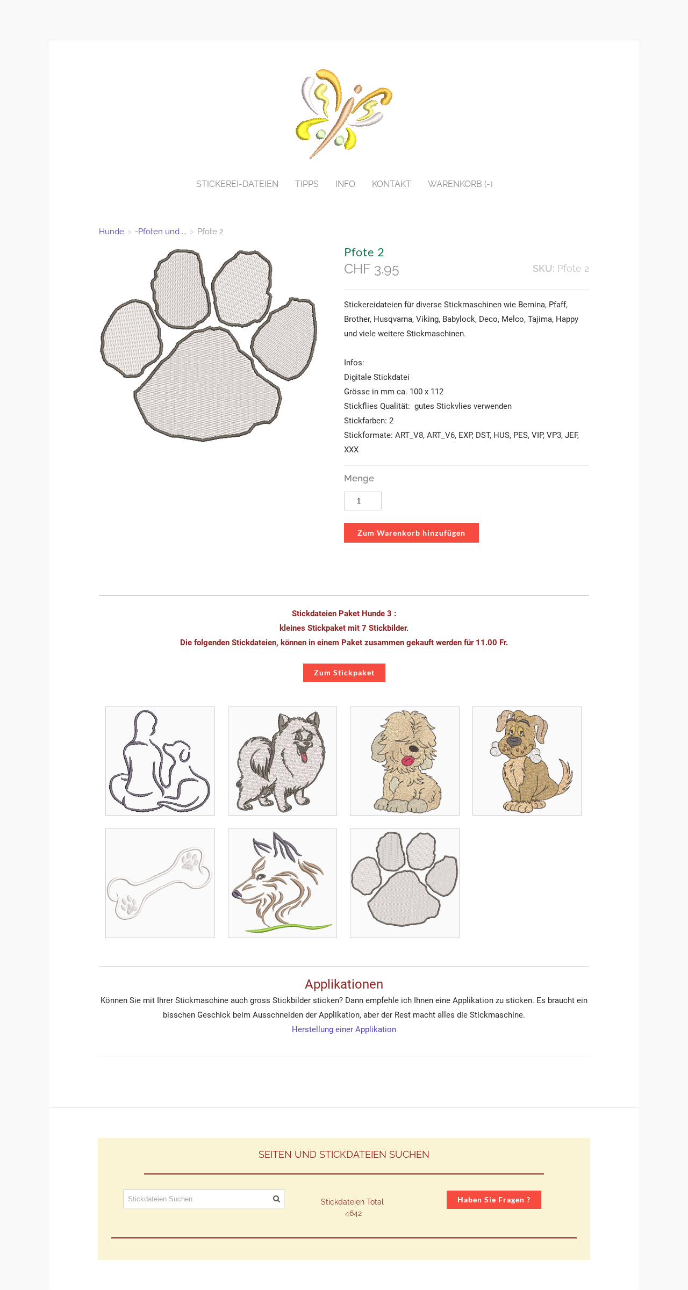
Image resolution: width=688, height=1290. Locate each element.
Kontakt (391, 184)
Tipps (307, 184)
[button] (411, 533)
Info (345, 184)
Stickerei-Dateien (237, 184)
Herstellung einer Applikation (344, 1029)
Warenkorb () (460, 184)
